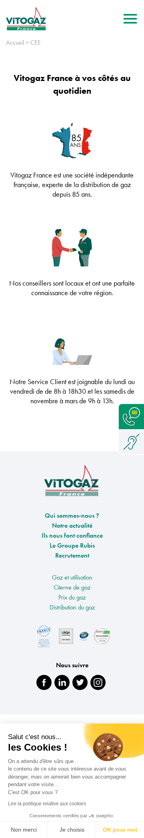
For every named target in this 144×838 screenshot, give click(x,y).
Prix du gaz (72, 597)
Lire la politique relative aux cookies (47, 803)
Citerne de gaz (72, 587)
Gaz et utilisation (72, 577)
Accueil (15, 42)
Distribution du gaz (72, 607)
